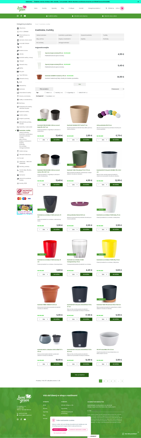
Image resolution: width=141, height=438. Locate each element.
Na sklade (50, 96)
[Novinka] (50, 114)
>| (122, 381)
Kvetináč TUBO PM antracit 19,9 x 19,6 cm (109, 305)
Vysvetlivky (64, 408)
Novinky (44, 8)
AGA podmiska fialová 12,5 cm (76, 215)
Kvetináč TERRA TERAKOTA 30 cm (47, 305)
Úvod (36, 24)
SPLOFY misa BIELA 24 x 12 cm (105, 349)
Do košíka (57, 139)
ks (44, 140)
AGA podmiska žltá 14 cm (104, 125)
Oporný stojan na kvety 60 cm (54, 53)
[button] (138, 432)
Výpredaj (53, 8)
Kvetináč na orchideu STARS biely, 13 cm (108, 215)
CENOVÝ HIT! (83, 92)
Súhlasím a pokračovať (60, 429)
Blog (44, 415)
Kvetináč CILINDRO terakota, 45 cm (55, 76)
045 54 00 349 (23, 413)
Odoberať (93, 436)
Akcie (35, 8)
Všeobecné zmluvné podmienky (67, 412)
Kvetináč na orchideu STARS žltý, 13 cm (108, 260)
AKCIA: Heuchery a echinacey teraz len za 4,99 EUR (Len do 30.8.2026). (89, 1)
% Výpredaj (71, 92)
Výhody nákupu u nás (67, 405)
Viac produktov (80, 375)
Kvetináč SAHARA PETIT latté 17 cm (77, 125)
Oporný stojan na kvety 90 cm (54, 64)
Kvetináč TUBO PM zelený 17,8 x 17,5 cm (78, 170)
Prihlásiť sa (111, 8)
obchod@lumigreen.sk (25, 415)
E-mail (89, 410)
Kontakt (45, 418)
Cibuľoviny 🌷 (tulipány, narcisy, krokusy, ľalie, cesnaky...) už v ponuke (46, 1)
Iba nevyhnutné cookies (60, 433)
